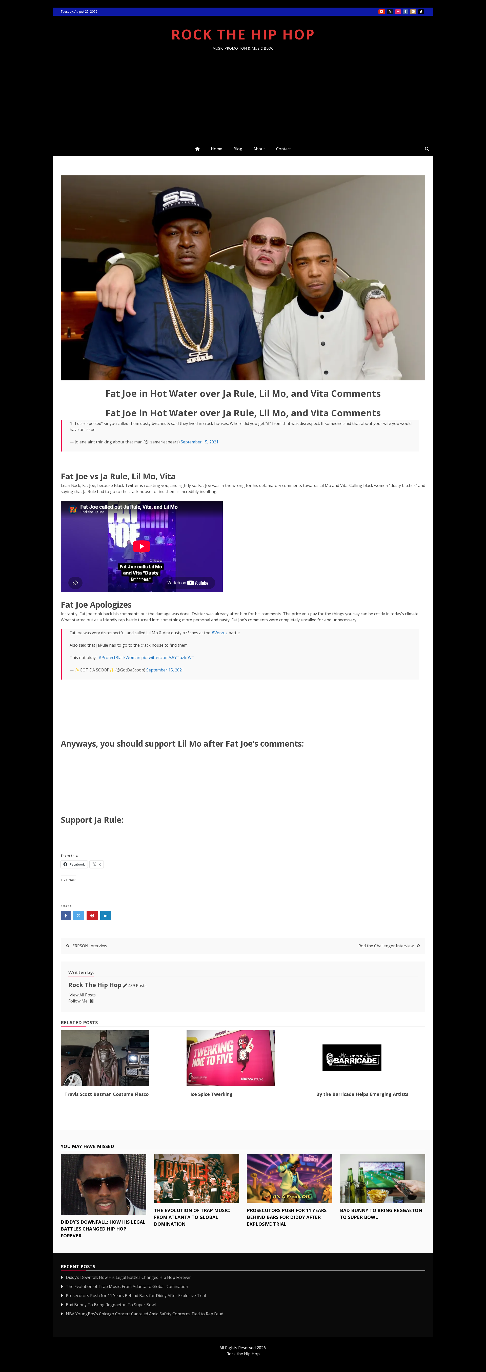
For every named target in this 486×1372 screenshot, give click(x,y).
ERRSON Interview (89, 946)
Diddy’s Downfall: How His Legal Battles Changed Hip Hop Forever (103, 1229)
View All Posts (83, 995)
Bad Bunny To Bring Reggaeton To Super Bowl (111, 1304)
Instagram (398, 11)
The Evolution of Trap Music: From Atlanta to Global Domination (192, 1217)
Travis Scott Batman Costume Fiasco (107, 1094)
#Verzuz (219, 633)
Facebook (405, 11)
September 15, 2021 (199, 442)
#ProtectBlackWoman (119, 657)
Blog (237, 149)
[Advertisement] (243, 88)
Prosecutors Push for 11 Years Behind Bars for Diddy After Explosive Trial (287, 1217)
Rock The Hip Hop (243, 34)
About (259, 149)
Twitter (390, 11)
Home (216, 149)
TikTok (421, 11)
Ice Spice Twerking (211, 1094)
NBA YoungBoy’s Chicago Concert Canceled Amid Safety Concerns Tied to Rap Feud (144, 1314)
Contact (283, 149)
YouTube (381, 11)
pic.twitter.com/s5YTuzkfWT (167, 657)
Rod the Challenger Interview (386, 946)
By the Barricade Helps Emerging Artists (362, 1094)
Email (413, 11)
